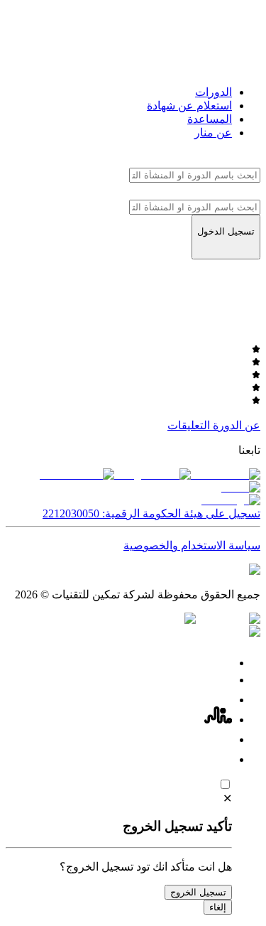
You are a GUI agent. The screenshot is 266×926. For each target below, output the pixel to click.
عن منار (213, 132)
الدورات (213, 92)
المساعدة (209, 119)
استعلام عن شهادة (189, 105)
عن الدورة (236, 425)
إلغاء (217, 907)
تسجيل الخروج (198, 892)
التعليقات (188, 425)
